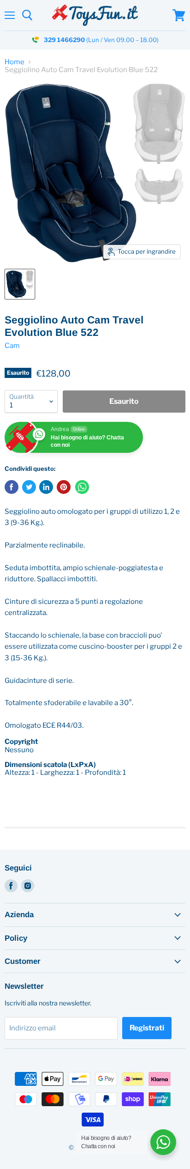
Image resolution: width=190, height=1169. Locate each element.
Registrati (147, 1027)
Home (14, 62)
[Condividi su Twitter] (29, 487)
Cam (12, 345)
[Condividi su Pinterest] (64, 487)
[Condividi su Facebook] (11, 487)
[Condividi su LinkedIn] (46, 487)
